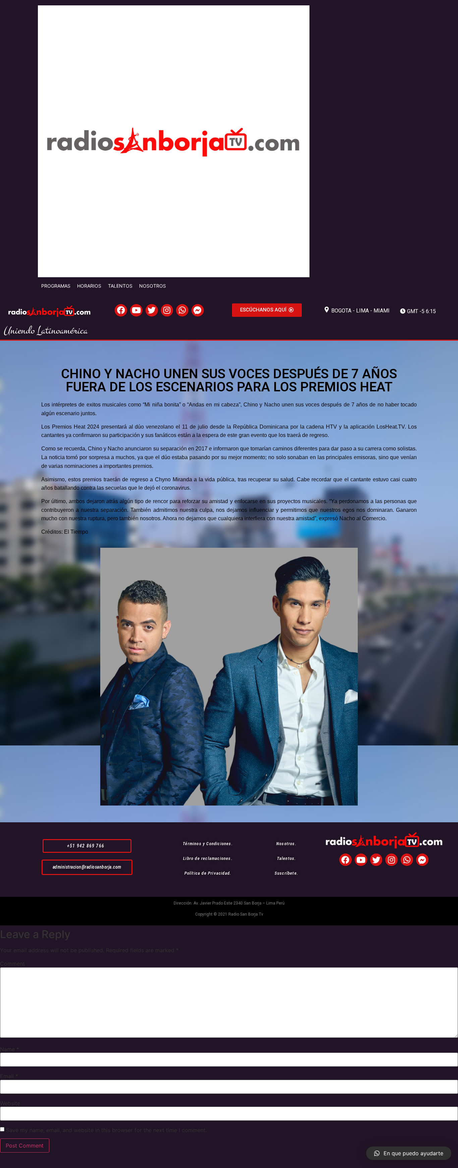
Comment (12, 963)
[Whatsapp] (182, 310)
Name (9, 1049)
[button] (267, 310)
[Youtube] (136, 310)
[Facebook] (121, 310)
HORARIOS (89, 286)
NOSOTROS (152, 286)
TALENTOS (120, 286)
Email (9, 1076)
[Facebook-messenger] (197, 310)
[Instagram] (167, 310)
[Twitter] (152, 310)
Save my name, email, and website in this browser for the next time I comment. (106, 1130)
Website (10, 1103)
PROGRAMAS (55, 286)
